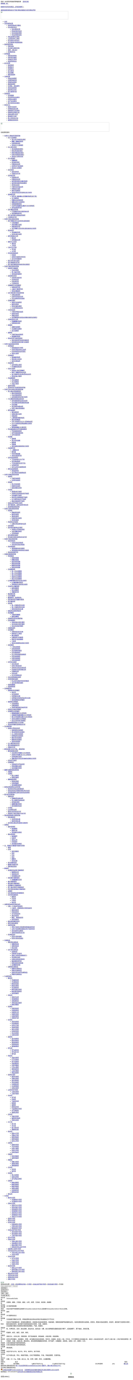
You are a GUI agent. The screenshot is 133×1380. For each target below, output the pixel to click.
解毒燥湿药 (15, 1192)
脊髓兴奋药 (15, 315)
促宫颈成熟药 (16, 461)
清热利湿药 (15, 1027)
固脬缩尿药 (15, 1139)
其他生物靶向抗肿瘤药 (19, 719)
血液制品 (14, 951)
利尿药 (10, 510)
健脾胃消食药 (16, 1118)
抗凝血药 (11, 355)
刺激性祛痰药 (16, 486)
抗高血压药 (11, 175)
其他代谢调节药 (17, 455)
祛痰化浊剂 (11, 1074)
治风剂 (10, 1143)
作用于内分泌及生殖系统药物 (13, 389)
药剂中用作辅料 (17, 936)
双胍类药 (14, 416)
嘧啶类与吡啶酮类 (17, 639)
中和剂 (14, 900)
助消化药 (11, 230)
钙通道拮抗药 (16, 164)
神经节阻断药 (16, 190)
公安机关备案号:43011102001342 (13, 1370)
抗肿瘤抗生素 (16, 696)
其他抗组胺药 (16, 741)
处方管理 (7, 63)
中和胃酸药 (15, 223)
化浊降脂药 (15, 1086)
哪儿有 (126, 1363)
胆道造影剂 (15, 912)
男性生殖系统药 (13, 469)
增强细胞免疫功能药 (18, 548)
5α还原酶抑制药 (17, 531)
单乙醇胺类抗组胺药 (18, 732)
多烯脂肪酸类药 (17, 204)
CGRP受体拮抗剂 (17, 308)
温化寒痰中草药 (17, 1233)
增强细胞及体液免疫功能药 (20, 550)
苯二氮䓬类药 (16, 272)
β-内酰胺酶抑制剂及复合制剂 (17, 580)
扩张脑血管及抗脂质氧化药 (20, 211)
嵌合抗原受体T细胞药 (19, 720)
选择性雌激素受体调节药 (20, 707)
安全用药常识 (12, 27)
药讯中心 (7, 105)
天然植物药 (15, 533)
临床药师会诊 (12, 61)
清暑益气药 (15, 1018)
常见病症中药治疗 (14, 40)
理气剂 (10, 1048)
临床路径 (11, 65)
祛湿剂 (10, 1020)
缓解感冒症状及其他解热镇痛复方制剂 (24, 758)
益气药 (14, 1097)
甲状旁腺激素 (16, 454)
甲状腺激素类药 (17, 431)
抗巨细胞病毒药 (17, 650)
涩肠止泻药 (15, 1135)
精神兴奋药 (15, 313)
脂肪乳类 (14, 830)
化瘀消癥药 (15, 1065)
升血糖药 (14, 425)
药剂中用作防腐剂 (17, 938)
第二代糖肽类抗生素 (18, 607)
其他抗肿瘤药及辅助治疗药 (16, 724)
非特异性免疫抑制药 (18, 544)
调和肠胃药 (15, 1165)
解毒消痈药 (15, 1184)
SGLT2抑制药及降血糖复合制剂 (22, 423)
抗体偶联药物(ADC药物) (16, 722)
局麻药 (10, 772)
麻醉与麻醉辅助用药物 (11, 770)
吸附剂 (14, 896)
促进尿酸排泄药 (17, 768)
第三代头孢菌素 (17, 575)
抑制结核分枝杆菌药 (18, 622)
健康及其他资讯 (13, 120)
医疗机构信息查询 (14, 103)
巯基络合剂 (15, 874)
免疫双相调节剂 (13, 552)
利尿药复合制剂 (17, 518)
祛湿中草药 (11, 1222)
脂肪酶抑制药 (16, 336)
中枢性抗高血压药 (17, 187)
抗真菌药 (11, 630)
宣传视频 (11, 95)
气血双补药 (15, 1101)
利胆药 (14, 255)
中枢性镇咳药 (16, 478)
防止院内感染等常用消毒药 (20, 681)
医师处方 (11, 67)
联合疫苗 (14, 948)
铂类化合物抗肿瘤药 (14, 709)
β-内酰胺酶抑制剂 (17, 582)
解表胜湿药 (15, 984)
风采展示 (7, 93)
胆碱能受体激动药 (17, 798)
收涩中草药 (11, 1266)
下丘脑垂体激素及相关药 (16, 399)
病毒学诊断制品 (17, 970)
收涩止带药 (15, 1141)
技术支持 (20, 1372)
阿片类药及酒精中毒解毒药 (16, 889)
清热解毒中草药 (17, 1211)
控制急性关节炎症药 (18, 764)
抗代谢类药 (15, 694)
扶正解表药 (15, 987)
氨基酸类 (14, 828)
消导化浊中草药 (13, 1275)
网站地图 (21, 10)
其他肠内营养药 (17, 843)
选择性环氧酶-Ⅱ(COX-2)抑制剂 (21, 754)
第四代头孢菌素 (17, 577)
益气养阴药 (15, 1110)
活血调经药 (15, 1063)
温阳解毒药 (15, 1046)
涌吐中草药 (11, 1279)
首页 (5, 21)
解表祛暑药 (15, 985)
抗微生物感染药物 (10, 554)
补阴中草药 (15, 1264)
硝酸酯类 (14, 160)
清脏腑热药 (15, 1001)
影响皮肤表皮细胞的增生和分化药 (19, 790)
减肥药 (10, 332)
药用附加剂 (11, 934)
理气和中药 (15, 1052)
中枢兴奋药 (11, 310)
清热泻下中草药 (17, 1216)
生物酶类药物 (16, 965)
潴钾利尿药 (15, 516)
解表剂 (10, 978)
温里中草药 (11, 1218)
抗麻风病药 (11, 628)
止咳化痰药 (15, 1091)
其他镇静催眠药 (17, 274)
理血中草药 (11, 1239)
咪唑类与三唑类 (17, 633)
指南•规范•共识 (13, 114)
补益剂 (10, 1095)
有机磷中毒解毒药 (14, 878)
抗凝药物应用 (12, 80)
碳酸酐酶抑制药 (17, 804)
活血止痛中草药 (17, 1241)
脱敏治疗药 (11, 747)
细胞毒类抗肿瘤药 (14, 690)
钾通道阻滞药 (16, 323)
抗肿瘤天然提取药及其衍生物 (21, 698)
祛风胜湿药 (15, 1031)
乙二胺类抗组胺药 (17, 734)
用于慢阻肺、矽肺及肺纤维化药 (18, 505)
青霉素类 (11, 556)
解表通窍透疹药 (17, 991)
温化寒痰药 (15, 1080)
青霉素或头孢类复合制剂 (20, 584)
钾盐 (13, 853)
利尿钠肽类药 (16, 143)
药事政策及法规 (13, 108)
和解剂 (10, 1160)
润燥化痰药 (15, 1078)
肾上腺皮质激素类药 (14, 391)
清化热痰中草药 (17, 1232)
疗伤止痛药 (15, 1067)
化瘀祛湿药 (15, 1035)
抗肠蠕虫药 (15, 671)
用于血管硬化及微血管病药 (16, 215)
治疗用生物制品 (13, 949)
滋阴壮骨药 (15, 1112)
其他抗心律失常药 (17, 156)
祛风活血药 (15, 1152)
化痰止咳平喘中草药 (14, 1230)
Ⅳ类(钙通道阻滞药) (18, 154)
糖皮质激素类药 (17, 393)
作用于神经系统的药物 (11, 266)
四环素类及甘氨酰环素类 (16, 599)
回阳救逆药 (15, 1044)
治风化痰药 (15, 1088)
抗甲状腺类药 (16, 435)
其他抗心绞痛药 (17, 168)
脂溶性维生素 (16, 821)
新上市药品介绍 (13, 118)
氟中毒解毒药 (12, 881)
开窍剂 (10, 1167)
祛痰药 (10, 482)
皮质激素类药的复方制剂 (20, 397)
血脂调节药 (11, 194)
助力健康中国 (12, 91)
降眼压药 (11, 796)
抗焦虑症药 (15, 281)
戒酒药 (10, 891)
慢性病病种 (11, 74)
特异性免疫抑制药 (17, 542)
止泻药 (14, 251)
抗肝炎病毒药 (16, 656)
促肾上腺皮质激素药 (18, 408)
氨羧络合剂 (15, 872)
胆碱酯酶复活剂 (17, 879)
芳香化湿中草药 (17, 1226)
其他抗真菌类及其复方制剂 (20, 643)
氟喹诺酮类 (15, 616)
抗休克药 (11, 170)
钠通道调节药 (16, 287)
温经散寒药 (15, 1042)
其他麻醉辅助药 (17, 785)
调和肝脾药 (15, 1163)
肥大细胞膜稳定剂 (14, 745)
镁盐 (13, 857)
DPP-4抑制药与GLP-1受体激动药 (22, 421)
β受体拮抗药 (16, 185)
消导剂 (10, 1114)
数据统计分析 (12, 116)
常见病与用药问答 (14, 48)
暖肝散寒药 (15, 1040)
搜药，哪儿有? (12, 50)
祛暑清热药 (15, 1008)
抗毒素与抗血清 (17, 953)
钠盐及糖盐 (15, 851)
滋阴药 (14, 1105)
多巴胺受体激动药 (17, 406)
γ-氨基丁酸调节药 (17, 289)
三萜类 (14, 641)
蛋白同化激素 (16, 440)
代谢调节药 (11, 448)
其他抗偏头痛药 (17, 306)
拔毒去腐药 (15, 1188)
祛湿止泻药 (15, 1025)
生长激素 (14, 404)
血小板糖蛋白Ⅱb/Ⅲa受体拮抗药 (21, 374)
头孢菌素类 (11, 569)
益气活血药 (15, 1061)
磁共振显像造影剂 (14, 921)
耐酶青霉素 (15, 560)
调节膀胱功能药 (13, 535)
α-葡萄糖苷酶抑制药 (18, 418)
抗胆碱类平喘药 (17, 495)
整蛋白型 (14, 840)
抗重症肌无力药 (13, 319)
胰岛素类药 (15, 412)
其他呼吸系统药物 (14, 507)
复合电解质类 (12, 862)
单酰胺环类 (15, 592)
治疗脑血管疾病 (13, 209)
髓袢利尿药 (15, 514)
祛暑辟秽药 (15, 1016)
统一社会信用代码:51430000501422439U (28, 1365)
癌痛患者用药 (12, 82)
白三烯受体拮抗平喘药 (19, 499)
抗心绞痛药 (11, 158)
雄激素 (14, 438)
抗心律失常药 (12, 147)
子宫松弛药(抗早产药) (19, 463)
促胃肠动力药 (16, 240)
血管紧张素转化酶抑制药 (20, 181)
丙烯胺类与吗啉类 (17, 637)
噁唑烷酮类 (11, 684)
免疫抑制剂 (11, 541)
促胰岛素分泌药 (17, 414)
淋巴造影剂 (15, 915)
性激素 (10, 436)
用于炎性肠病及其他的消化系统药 (19, 264)
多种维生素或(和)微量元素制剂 (18, 823)
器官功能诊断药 (13, 923)
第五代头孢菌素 (17, 578)
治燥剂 (10, 1154)
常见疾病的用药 (17, 33)
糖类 (9, 847)
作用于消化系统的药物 (11, 219)
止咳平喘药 (15, 1093)
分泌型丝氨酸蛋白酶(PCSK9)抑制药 (23, 206)
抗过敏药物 (8, 726)
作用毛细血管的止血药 (19, 349)
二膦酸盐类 (15, 450)
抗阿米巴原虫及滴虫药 (19, 667)
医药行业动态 (12, 107)
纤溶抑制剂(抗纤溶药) (19, 351)
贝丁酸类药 (15, 198)
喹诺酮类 (11, 613)
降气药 (14, 1054)
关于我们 (15, 10)
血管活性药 (15, 171)
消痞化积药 (15, 1120)
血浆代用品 (11, 385)
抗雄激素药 (15, 703)
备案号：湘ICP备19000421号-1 (51, 1365)
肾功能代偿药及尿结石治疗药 (17, 537)
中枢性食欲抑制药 (17, 334)
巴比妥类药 (15, 270)
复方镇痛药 (15, 330)
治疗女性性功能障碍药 (19, 467)
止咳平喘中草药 (17, 1235)
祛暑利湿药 (15, 1014)
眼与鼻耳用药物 (9, 794)
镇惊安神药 (15, 1177)
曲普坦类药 (15, 304)
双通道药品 (11, 52)
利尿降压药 (15, 177)
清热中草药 (11, 1203)
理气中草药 (11, 1237)
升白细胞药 (15, 382)
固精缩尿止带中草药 (18, 1271)
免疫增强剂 (11, 546)
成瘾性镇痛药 (16, 327)
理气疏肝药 (15, 1050)
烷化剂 (14, 692)
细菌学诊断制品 (17, 968)
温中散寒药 (15, 1038)
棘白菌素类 (15, 635)
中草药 (6, 1196)
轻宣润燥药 (15, 1156)
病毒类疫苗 (15, 946)
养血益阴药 (15, 1073)
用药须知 (11, 46)
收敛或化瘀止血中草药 (19, 1247)
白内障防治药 (12, 809)
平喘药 (10, 489)
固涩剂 (10, 1131)
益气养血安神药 (17, 1179)
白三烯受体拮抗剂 (14, 743)
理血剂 (10, 1055)
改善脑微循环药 (17, 213)
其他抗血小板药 (17, 376)
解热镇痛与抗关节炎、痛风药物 (14, 749)
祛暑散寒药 (15, 1010)
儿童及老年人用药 (14, 38)
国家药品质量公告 (14, 112)
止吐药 (14, 245)
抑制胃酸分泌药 (17, 224)
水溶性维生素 (16, 819)
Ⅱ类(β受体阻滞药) (17, 151)
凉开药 (14, 1169)
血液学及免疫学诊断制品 (20, 972)
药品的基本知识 (17, 31)
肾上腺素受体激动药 (18, 800)
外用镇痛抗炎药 (17, 756)
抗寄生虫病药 (12, 662)
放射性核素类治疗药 (18, 932)
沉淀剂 (14, 898)
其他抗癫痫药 (16, 291)
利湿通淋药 (15, 1023)
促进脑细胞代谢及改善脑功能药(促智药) (24, 317)
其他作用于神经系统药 (15, 338)
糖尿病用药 (11, 84)
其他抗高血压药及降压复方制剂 (22, 192)
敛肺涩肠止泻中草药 (18, 1269)
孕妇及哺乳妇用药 (14, 36)
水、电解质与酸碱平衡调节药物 (14, 845)
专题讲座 (7, 76)
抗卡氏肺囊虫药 (17, 675)
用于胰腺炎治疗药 (14, 262)
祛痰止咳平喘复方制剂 (15, 503)
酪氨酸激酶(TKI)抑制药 (19, 713)
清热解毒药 (15, 999)
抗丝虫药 (14, 673)
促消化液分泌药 (17, 234)
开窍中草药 (15, 1254)
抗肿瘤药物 (8, 688)
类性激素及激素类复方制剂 (20, 446)
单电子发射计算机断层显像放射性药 (23, 927)
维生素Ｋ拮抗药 (17, 359)
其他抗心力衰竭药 (17, 145)
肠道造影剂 (15, 910)
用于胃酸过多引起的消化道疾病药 (19, 221)
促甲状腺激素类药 (17, 433)
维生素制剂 (11, 817)
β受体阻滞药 (16, 162)
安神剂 (10, 1173)
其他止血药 (15, 353)
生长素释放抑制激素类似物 (20, 402)
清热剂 (10, 995)
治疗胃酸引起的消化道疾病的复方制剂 (24, 228)
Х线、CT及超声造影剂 (15, 906)
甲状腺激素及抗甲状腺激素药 (17, 429)
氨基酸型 (14, 836)
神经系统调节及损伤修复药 (20, 340)
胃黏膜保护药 (16, 226)
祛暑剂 (10, 1006)
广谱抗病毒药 (16, 647)
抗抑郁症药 (15, 279)
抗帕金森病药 (16, 294)
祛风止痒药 (15, 1150)
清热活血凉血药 (17, 1002)
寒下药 (14, 1124)
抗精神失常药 (12, 276)
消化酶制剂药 (16, 232)
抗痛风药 (11, 762)
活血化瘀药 (15, 1057)
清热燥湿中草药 (17, 1209)
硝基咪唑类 (11, 686)
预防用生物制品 (13, 942)
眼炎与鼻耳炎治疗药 (14, 811)
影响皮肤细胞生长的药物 (12, 787)
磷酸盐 (14, 859)
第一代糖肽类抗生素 (18, 605)
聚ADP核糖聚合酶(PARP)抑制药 (22, 717)
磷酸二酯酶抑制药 (17, 141)
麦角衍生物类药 (17, 302)
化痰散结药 (15, 1084)
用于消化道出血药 (14, 260)
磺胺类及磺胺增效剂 (14, 611)
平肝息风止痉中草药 (18, 1252)
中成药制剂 (8, 976)
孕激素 (14, 444)
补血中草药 (15, 1260)
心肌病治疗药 (12, 217)
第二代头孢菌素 (17, 573)
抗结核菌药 (11, 620)
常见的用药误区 (17, 35)
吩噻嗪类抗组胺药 (17, 736)
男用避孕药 (15, 471)
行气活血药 (15, 1059)
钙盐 (13, 855)
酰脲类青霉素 (16, 565)
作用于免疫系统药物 (10, 539)
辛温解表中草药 (17, 1199)
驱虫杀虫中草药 (13, 1273)
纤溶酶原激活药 (17, 366)
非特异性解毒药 (13, 895)
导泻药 (14, 249)
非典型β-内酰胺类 (13, 586)
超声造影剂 (15, 919)
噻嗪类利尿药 (16, 512)
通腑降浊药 (15, 1129)
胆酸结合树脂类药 (17, 200)
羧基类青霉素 (16, 563)
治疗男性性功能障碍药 (19, 472)
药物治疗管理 (12, 59)
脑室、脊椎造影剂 (17, 917)
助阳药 (14, 1103)
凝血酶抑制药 (16, 357)
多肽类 (10, 603)
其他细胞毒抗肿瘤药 (18, 700)
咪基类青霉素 (16, 567)
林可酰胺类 (11, 601)
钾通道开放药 (16, 188)
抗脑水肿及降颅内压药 (19, 524)
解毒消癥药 (15, 1004)
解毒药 (6, 868)
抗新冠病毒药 (16, 658)
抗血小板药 (11, 368)
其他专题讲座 (12, 88)
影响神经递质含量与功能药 (20, 342)
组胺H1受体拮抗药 (14, 728)
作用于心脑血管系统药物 (12, 135)
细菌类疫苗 (15, 944)
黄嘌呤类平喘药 (17, 491)
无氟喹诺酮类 (16, 614)
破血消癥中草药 (17, 1245)
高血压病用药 (12, 78)
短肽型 (14, 838)
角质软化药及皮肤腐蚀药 (16, 789)
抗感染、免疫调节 (14, 86)
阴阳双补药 (15, 1107)
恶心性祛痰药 (16, 484)
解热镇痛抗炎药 (13, 751)
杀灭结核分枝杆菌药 (18, 624)
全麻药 (10, 773)
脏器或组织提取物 (17, 963)
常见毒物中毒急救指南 (15, 42)
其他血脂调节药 (17, 207)
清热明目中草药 (17, 1213)
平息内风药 (15, 1146)
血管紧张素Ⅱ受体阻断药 (19, 183)
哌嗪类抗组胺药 (17, 739)
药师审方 (11, 69)
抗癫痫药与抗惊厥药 (14, 285)
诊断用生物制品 (13, 967)
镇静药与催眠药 (13, 268)
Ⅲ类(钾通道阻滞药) (18, 153)
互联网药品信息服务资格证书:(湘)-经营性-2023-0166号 (42, 1370)
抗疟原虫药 (15, 664)
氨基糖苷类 (11, 594)
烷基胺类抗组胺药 (17, 730)
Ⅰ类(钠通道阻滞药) (17, 149)
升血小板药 (15, 383)
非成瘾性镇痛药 (17, 329)
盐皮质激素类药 (17, 395)
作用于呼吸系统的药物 (11, 474)
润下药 (14, 1126)
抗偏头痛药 (11, 300)
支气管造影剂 (16, 914)
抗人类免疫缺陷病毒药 (19, 654)
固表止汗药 (15, 1133)
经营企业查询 (12, 99)
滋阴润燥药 (15, 1158)
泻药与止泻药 (12, 247)
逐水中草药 (11, 1220)
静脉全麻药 (15, 777)
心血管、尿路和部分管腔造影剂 (22, 908)
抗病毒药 (11, 645)
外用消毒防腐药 (13, 679)
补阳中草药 (15, 1262)
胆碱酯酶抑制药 (17, 321)
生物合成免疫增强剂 (18, 959)
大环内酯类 (11, 595)
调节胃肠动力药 (13, 236)
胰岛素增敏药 (16, 419)
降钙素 (14, 452)
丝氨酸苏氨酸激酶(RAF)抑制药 (21, 715)
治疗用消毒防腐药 (17, 683)
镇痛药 (10, 325)
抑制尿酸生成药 (17, 766)
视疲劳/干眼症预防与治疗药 (17, 813)
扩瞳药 (10, 807)
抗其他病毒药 (16, 660)
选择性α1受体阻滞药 (18, 529)
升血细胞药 (11, 378)
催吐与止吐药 (12, 241)
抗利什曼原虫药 (17, 666)
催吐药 (14, 243)
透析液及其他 (12, 866)
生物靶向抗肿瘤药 (14, 711)
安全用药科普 (8, 23)
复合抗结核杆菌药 (17, 626)
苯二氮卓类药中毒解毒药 (16, 887)
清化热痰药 (15, 1082)
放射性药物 (11, 925)
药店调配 (11, 72)
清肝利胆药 (15, 1021)
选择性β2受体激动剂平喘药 (20, 493)
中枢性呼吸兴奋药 (17, 312)
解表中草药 (11, 1197)
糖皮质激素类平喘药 (18, 501)
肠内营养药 (11, 834)
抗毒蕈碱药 (15, 783)
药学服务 (7, 54)
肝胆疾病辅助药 (13, 253)
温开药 (14, 1171)
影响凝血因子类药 (17, 347)
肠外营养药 (11, 826)
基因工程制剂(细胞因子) (19, 955)
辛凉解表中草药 (17, 1201)
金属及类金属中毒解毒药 (16, 870)
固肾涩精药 (15, 1137)
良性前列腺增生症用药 (15, 527)
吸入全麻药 (15, 775)
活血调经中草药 (17, 1243)
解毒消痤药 (15, 1186)
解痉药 (14, 238)
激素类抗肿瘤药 (13, 701)
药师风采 (9, 10)
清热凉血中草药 (17, 1207)
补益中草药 (11, 1256)
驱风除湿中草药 (17, 1228)
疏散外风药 (15, 1144)
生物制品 (7, 940)
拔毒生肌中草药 (13, 1277)
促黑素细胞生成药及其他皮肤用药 (19, 792)
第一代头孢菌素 (17, 571)
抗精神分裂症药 (17, 277)
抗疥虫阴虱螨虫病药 (14, 677)
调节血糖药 (11, 410)
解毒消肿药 (15, 1182)
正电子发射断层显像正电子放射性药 (23, 929)
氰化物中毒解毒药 (14, 883)
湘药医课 (4, 10)
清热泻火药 (15, 997)
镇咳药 (10, 476)
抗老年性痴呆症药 (17, 296)
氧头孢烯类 (15, 590)
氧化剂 (14, 902)
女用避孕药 (15, 465)
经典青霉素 (15, 558)
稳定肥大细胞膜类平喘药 (20, 497)
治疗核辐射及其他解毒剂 (16, 893)
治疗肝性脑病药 (17, 259)
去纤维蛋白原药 (17, 365)
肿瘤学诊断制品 (17, 974)
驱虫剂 (10, 1194)
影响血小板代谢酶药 (18, 370)
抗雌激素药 (15, 705)
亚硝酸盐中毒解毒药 (14, 885)
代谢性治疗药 (16, 173)
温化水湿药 (15, 1029)
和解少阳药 (15, 1161)
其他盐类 (14, 860)
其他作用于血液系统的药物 (16, 387)
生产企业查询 (12, 101)
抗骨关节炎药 (12, 760)
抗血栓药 (11, 363)
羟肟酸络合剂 (16, 876)
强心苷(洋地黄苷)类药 (19, 139)
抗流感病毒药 (16, 652)
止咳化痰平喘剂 (13, 1090)
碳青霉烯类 (15, 588)
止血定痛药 (15, 1071)
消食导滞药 (15, 1116)
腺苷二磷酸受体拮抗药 (19, 372)
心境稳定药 (15, 283)
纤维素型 (14, 842)
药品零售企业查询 (14, 97)
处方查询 (11, 71)
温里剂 (10, 1037)
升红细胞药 (15, 380)
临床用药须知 (8, 44)
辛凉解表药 (15, 982)
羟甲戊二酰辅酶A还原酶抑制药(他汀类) (24, 196)
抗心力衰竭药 (12, 137)
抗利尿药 (11, 525)
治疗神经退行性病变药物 (16, 293)
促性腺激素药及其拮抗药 (20, 400)
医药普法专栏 (12, 90)
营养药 (6, 825)
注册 (27, 1)
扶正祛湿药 (15, 1033)
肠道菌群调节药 (17, 961)
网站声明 (32, 10)
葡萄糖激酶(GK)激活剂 (19, 427)
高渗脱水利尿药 (13, 522)
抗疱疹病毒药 (16, 648)
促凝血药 (11, 346)
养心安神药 (15, 1175)
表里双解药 (15, 993)
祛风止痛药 (15, 1148)
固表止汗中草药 (17, 1267)
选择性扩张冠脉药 (17, 166)
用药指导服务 (12, 57)
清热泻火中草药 (17, 1205)
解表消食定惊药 (17, 989)
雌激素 (14, 442)
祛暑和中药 (15, 1012)
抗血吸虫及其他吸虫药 (19, 669)
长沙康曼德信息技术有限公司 (33, 1372)
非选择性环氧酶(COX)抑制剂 (21, 753)
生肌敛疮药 (15, 1190)
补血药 (14, 1099)
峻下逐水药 (15, 1127)
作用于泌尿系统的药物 (11, 508)
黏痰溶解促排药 (17, 488)
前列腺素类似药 (17, 806)
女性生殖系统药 (13, 457)
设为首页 (27, 10)
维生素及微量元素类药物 (12, 815)
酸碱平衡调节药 (13, 864)
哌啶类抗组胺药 (17, 737)
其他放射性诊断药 (17, 931)
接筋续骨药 (15, 1069)
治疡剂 (10, 1180)
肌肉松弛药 (15, 781)
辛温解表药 (15, 980)
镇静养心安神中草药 (14, 1249)
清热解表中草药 (17, 1214)
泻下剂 (10, 1122)
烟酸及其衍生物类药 (18, 202)
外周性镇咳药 (16, 480)
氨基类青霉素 (16, 561)
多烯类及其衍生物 (17, 631)
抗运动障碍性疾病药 (18, 298)
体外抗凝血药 (16, 361)
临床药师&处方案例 (14, 25)
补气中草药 (15, 1258)
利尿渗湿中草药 (17, 1224)
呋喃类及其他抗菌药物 (15, 618)
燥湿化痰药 (15, 1076)
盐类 (9, 849)
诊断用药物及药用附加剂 (12, 904)
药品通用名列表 (21, 1284)
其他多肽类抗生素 (17, 609)
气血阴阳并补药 (17, 1108)
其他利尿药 (15, 520)
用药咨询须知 (12, 55)
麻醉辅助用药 (12, 779)
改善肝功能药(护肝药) (19, 257)
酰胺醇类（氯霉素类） (15, 597)
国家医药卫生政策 (14, 110)
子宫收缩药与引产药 (18, 459)
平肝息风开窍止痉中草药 (16, 1250)
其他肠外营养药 (17, 832)
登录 (24, 1)
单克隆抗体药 (16, 957)
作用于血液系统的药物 (11, 344)
